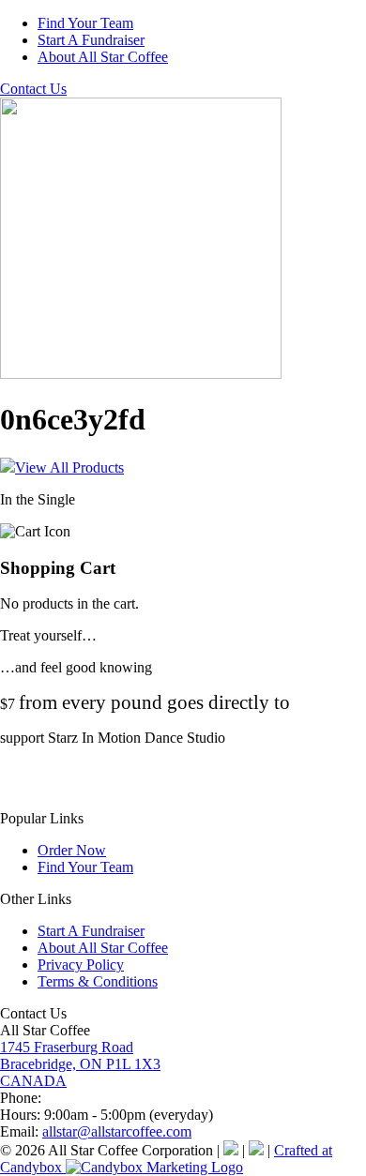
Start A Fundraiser (91, 40)
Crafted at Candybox (166, 1158)
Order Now (72, 850)
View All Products (69, 467)
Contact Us (33, 89)
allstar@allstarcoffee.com (116, 1131)
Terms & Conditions (98, 981)
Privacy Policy (81, 964)
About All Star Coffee (103, 57)
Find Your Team (85, 23)
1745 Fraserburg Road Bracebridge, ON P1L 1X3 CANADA (80, 1064)
